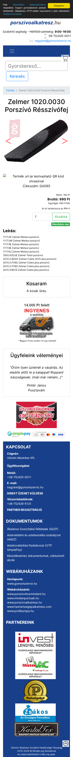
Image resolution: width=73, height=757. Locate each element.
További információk (12, 13)
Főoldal (10, 90)
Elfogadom (59, 5)
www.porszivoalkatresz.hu (24, 602)
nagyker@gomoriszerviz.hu (53, 40)
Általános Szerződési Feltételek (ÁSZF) (32, 529)
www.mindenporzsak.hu (23, 598)
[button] (8, 142)
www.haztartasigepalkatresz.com (29, 606)
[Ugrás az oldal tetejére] (65, 743)
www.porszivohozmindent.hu (26, 594)
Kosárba (61, 217)
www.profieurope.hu (20, 611)
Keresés (17, 76)
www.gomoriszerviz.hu (22, 583)
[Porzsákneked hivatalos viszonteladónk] (35, 691)
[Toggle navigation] (12, 51)
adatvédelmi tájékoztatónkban (29, 4)
